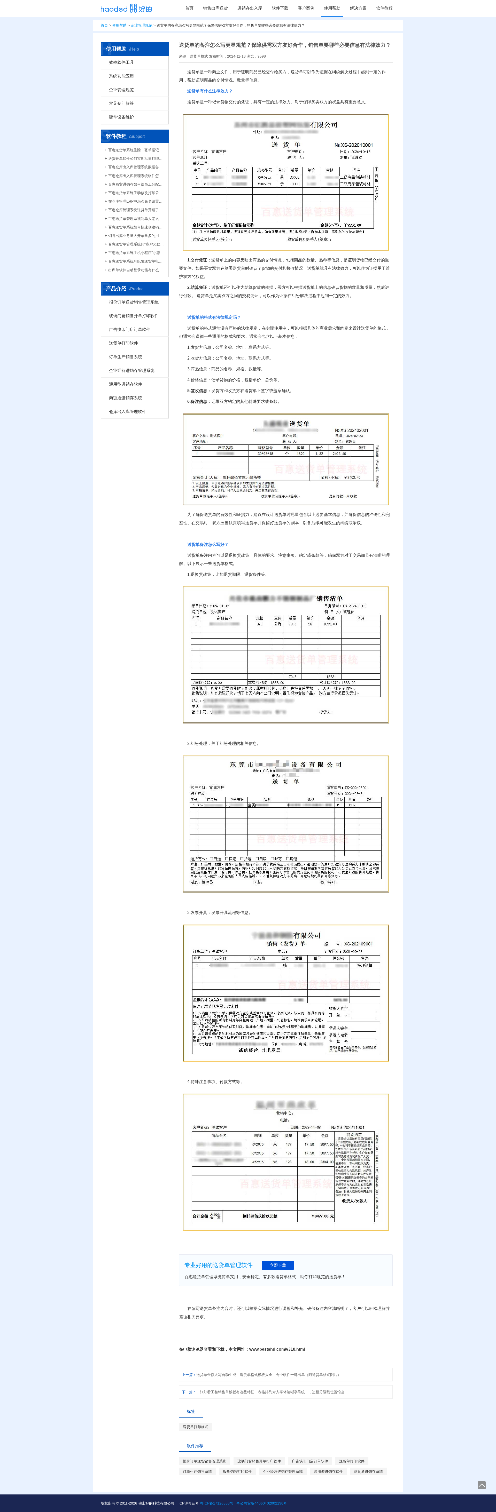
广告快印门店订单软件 (129, 329)
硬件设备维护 (121, 117)
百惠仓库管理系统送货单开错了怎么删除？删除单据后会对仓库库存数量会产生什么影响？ (136, 210)
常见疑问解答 (121, 103)
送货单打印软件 (123, 343)
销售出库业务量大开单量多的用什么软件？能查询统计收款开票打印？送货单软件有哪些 (136, 236)
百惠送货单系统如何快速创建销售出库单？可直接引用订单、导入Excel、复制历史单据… (136, 227)
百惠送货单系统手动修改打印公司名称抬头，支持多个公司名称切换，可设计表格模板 (136, 193)
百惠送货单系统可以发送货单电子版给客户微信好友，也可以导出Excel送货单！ (136, 261)
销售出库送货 (215, 8)
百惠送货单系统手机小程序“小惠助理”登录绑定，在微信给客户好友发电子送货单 (136, 253)
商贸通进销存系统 (125, 398)
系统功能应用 (121, 76)
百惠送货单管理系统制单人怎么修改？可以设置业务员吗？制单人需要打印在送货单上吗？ (136, 219)
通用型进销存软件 (125, 384)
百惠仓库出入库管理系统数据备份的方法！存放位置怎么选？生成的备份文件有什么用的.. (136, 167)
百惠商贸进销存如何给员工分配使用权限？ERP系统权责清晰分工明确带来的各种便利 (136, 184)
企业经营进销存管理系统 (131, 370)
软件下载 (280, 8)
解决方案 (358, 8)
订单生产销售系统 (125, 357)
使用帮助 (332, 8)
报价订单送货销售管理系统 (134, 302)
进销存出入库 (249, 8)
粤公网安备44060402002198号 (261, 1503)
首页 (189, 8)
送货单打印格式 (195, 1427)
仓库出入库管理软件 (127, 411)
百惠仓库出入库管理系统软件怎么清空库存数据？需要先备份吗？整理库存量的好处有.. (136, 176)
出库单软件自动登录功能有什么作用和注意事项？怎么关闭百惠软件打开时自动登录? (136, 270)
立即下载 (278, 1265)
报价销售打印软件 (237, 1471)
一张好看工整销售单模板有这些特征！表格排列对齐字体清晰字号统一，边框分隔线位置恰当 (270, 1392)
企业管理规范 (141, 25)
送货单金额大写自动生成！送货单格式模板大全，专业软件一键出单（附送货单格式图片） (268, 1375)
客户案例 (306, 8)
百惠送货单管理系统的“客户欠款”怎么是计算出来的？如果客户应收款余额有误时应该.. (136, 244)
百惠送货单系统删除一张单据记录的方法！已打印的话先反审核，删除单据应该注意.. (136, 150)
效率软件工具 (121, 62)
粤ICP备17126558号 (216, 1503)
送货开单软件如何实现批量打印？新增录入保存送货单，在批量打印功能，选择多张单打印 (136, 158)
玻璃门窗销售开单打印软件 (134, 316)
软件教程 (384, 8)
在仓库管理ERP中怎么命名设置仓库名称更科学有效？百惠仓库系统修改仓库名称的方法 (136, 201)
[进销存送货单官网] (126, 8)
